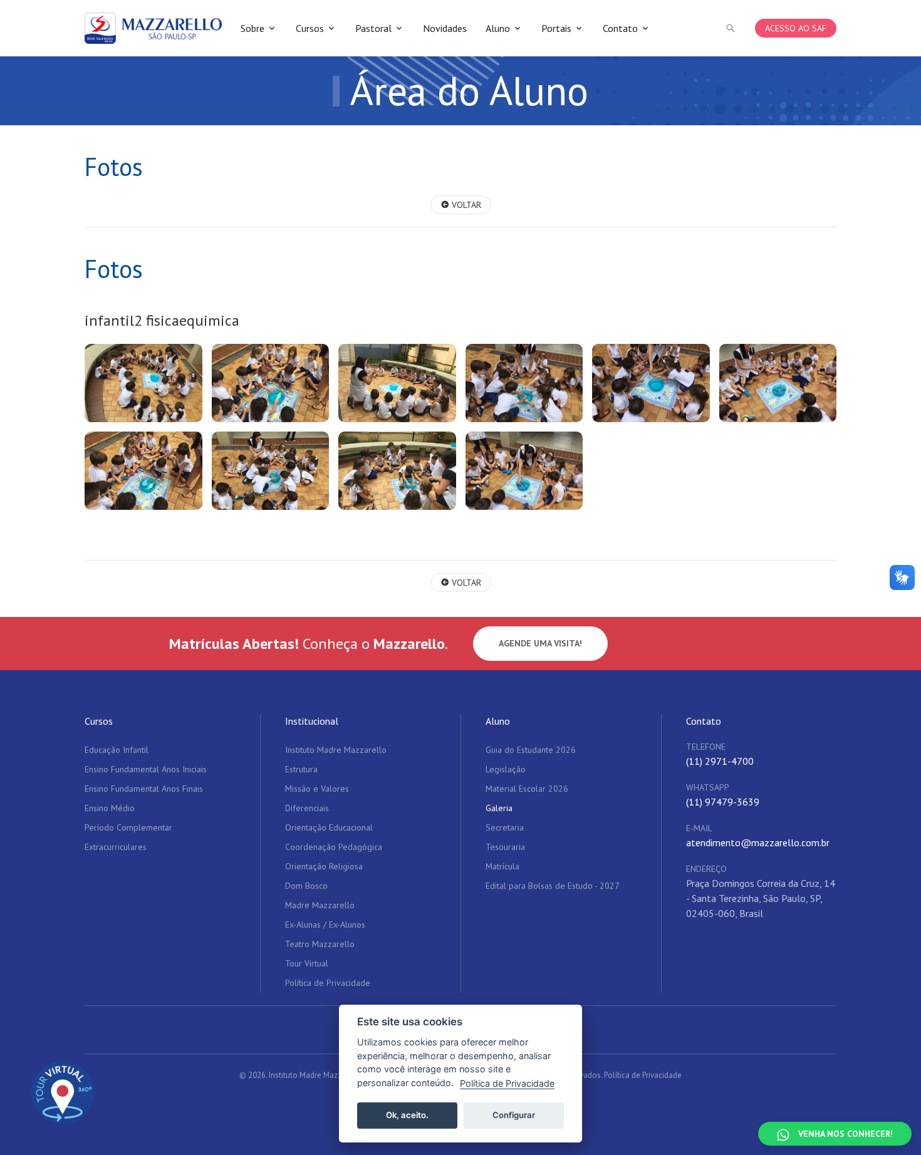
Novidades (445, 28)
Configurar (513, 1115)
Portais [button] (556, 28)
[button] (730, 28)
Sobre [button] (252, 28)
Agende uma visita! (540, 643)
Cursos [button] (310, 28)
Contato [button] (620, 28)
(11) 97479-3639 (722, 801)
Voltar (465, 204)
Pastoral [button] (373, 28)
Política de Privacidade (643, 1075)
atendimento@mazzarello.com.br (758, 842)
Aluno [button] (498, 28)
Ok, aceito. (407, 1115)
